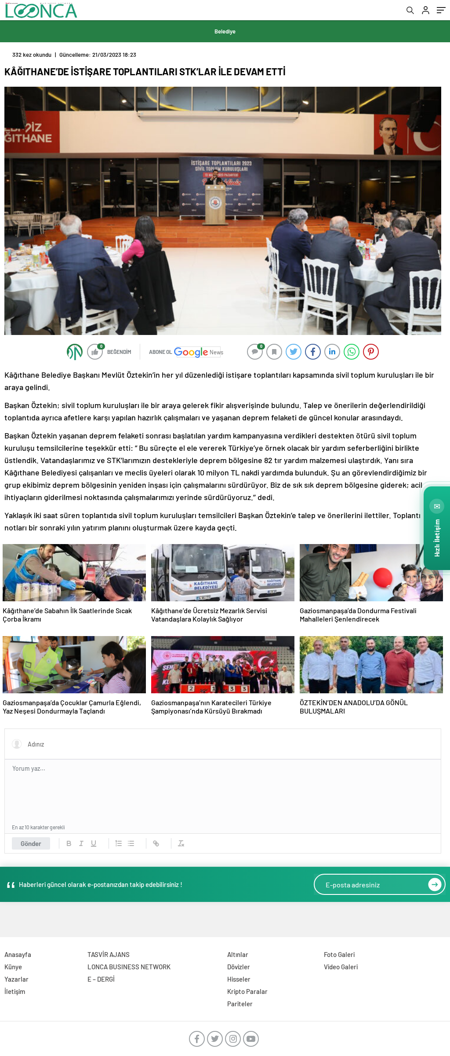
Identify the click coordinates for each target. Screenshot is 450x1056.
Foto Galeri (339, 954)
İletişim (14, 991)
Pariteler (240, 1004)
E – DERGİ (101, 979)
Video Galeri (341, 967)
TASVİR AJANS (108, 954)
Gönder (31, 843)
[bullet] (131, 843)
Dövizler (238, 967)
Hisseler (238, 979)
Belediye (225, 31)
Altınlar (237, 954)
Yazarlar (16, 979)
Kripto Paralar (247, 991)
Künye (13, 967)
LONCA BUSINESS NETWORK (129, 967)
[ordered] (118, 843)
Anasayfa (17, 954)
